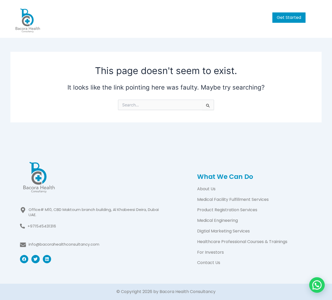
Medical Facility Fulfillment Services (233, 199)
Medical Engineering (217, 220)
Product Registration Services (227, 210)
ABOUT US (172, 16)
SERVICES (206, 16)
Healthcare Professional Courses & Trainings (242, 242)
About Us (206, 189)
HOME (142, 16)
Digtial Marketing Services (223, 231)
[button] (218, 16)
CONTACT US (247, 16)
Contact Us (208, 263)
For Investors (210, 252)
